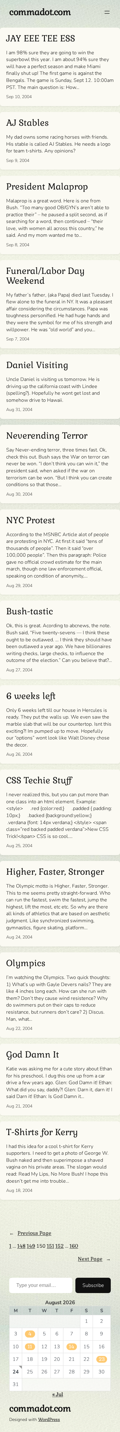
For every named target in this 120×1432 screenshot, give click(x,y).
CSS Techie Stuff (38, 780)
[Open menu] (107, 12)
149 (31, 1246)
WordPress (49, 1419)
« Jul (57, 1394)
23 (102, 1359)
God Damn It (32, 1055)
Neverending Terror (46, 436)
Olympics (26, 963)
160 (74, 1246)
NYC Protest (30, 520)
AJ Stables (27, 123)
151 (50, 1246)
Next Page (94, 1259)
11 (30, 1346)
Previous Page (30, 1233)
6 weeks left (31, 696)
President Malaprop (47, 187)
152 (59, 1246)
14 (71, 1346)
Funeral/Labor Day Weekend (45, 276)
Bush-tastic (29, 611)
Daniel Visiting (37, 365)
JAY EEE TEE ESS (40, 39)
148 (21, 1246)
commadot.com (40, 11)
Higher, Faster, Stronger (55, 872)
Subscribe (93, 1285)
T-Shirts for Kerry (42, 1132)
